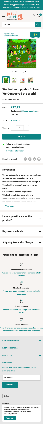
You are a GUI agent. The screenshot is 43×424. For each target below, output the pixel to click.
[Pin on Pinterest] (30, 159)
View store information (15, 151)
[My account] (34, 15)
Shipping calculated (29, 111)
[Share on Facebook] (25, 159)
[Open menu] (3, 16)
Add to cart (21, 136)
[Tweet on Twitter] (34, 159)
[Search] (38, 24)
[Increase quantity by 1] (26, 127)
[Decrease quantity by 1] (13, 127)
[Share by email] (39, 159)
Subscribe (10, 385)
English (6, 396)
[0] (38, 15)
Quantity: (5, 128)
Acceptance (10, 418)
